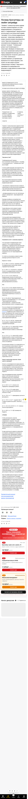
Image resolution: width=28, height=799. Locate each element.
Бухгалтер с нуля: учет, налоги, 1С (11, 545)
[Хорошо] (2, 512)
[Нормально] (6, 512)
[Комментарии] (1, 75)
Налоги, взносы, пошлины (18, 15)
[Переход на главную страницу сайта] (5, 2)
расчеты (4, 311)
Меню (18, 797)
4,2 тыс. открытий (5, 521)
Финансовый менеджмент (9, 577)
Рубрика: (3, 518)
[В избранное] (6, 75)
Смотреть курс (13, 553)
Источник (4, 516)
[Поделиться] (9, 75)
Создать (13, 797)
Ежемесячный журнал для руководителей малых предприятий (8, 496)
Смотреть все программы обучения (13, 592)
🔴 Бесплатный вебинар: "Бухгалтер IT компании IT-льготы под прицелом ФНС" (13, 7)
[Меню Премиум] (12, 2)
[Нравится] (4, 75)
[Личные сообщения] (21, 2)
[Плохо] (11, 512)
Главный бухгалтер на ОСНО (10, 560)
